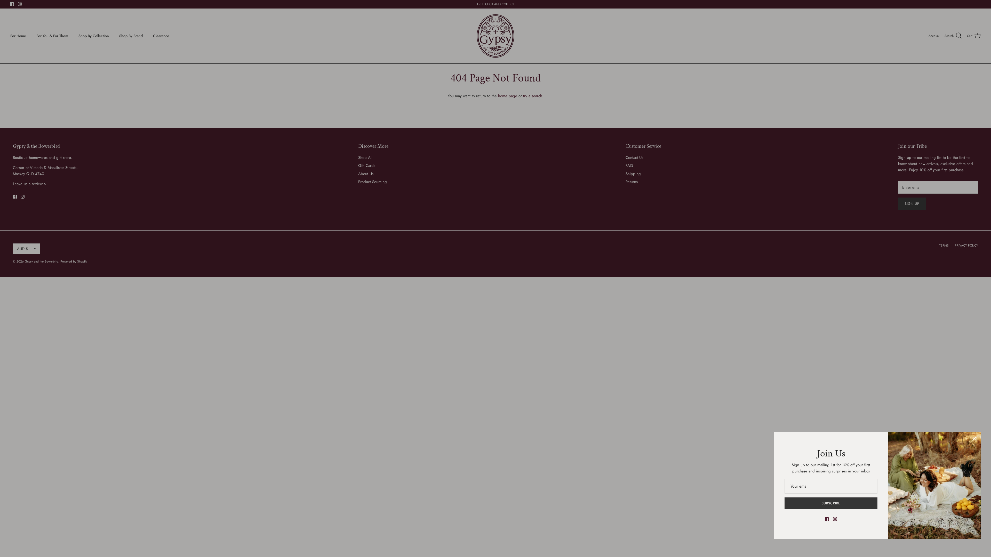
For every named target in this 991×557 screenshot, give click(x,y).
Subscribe (831, 503)
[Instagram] (835, 519)
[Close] (974, 438)
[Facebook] (827, 519)
